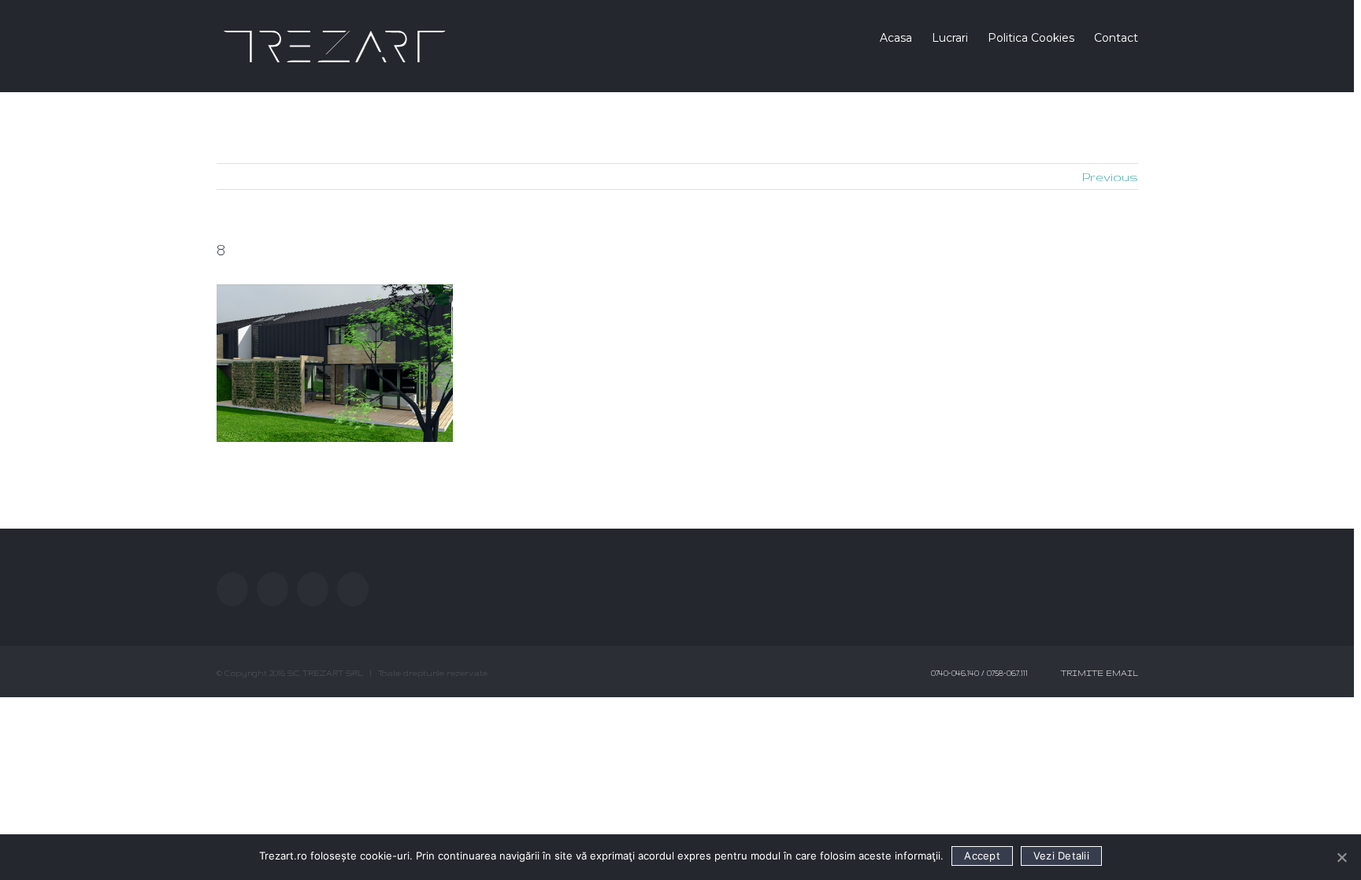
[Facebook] (232, 589)
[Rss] (312, 589)
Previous (1110, 177)
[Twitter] (272, 589)
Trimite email (1097, 673)
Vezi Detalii (1061, 855)
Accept (982, 855)
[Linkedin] (353, 589)
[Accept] (1341, 857)
